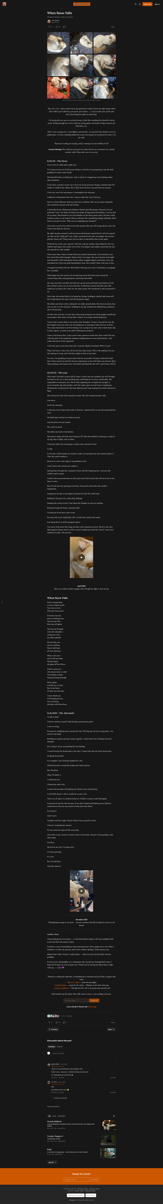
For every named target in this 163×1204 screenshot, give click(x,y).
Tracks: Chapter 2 (55, 1136)
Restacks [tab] (59, 1047)
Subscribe (147, 4)
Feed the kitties (60, 985)
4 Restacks (69, 1016)
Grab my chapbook (61, 988)
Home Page (92, 1006)
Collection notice (90, 1190)
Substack (72, 1200)
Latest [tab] (54, 1116)
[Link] (44, 161)
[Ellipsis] (114, 1064)
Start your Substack (76, 1195)
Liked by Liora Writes (58, 1066)
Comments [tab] (51, 1047)
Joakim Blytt (55, 1064)
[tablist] (55, 1047)
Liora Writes (55, 20)
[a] (81, 557)
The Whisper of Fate (53, 1139)
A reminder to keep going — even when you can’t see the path (67, 1152)
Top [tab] (49, 1116)
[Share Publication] (140, 4)
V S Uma (54, 1082)
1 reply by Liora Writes (60, 1098)
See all (51, 1162)
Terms (82, 1190)
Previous (54, 1029)
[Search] (136, 4)
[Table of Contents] (2, 602)
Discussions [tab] (61, 1116)
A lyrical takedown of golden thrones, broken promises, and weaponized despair (70, 1125)
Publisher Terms (94, 1189)
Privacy (76, 1190)
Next (110, 1029)
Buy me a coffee (73, 982)
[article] (81, 1126)
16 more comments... (53, 1106)
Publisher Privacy (82, 1189)
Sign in (157, 4)
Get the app (91, 1195)
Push (49, 1149)
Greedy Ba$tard (54, 1121)
